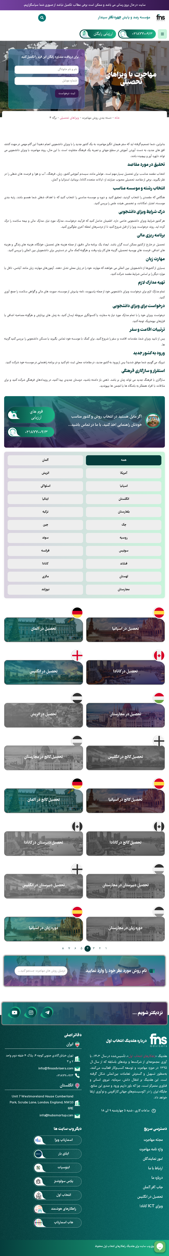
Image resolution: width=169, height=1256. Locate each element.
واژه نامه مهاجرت (151, 1149)
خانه (117, 118)
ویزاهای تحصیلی (69, 118)
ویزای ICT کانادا (151, 1206)
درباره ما (157, 1178)
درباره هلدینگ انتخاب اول (126, 1041)
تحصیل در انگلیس (150, 1197)
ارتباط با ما (155, 1168)
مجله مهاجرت (153, 1140)
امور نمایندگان (153, 1159)
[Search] (42, 18)
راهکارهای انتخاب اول (141, 1056)
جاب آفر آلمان (153, 1187)
